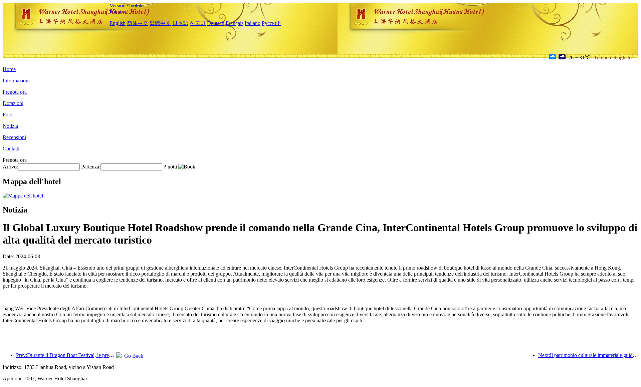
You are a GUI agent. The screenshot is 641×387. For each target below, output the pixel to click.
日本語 (180, 23)
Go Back (132, 356)
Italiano (117, 11)
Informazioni (16, 80)
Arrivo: (10, 166)
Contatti (11, 148)
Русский (271, 23)
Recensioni (14, 137)
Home (9, 69)
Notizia (10, 126)
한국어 (198, 23)
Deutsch (215, 23)
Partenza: (90, 166)
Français (234, 23)
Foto (7, 114)
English (118, 23)
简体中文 (137, 23)
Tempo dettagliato (613, 57)
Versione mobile (127, 5)
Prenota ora (15, 92)
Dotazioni (13, 103)
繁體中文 (160, 23)
